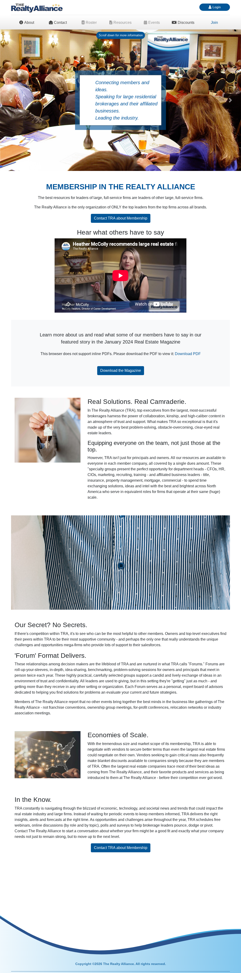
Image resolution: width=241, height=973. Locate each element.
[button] (11, 100)
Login (217, 7)
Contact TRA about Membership (120, 218)
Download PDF (188, 354)
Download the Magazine (120, 370)
